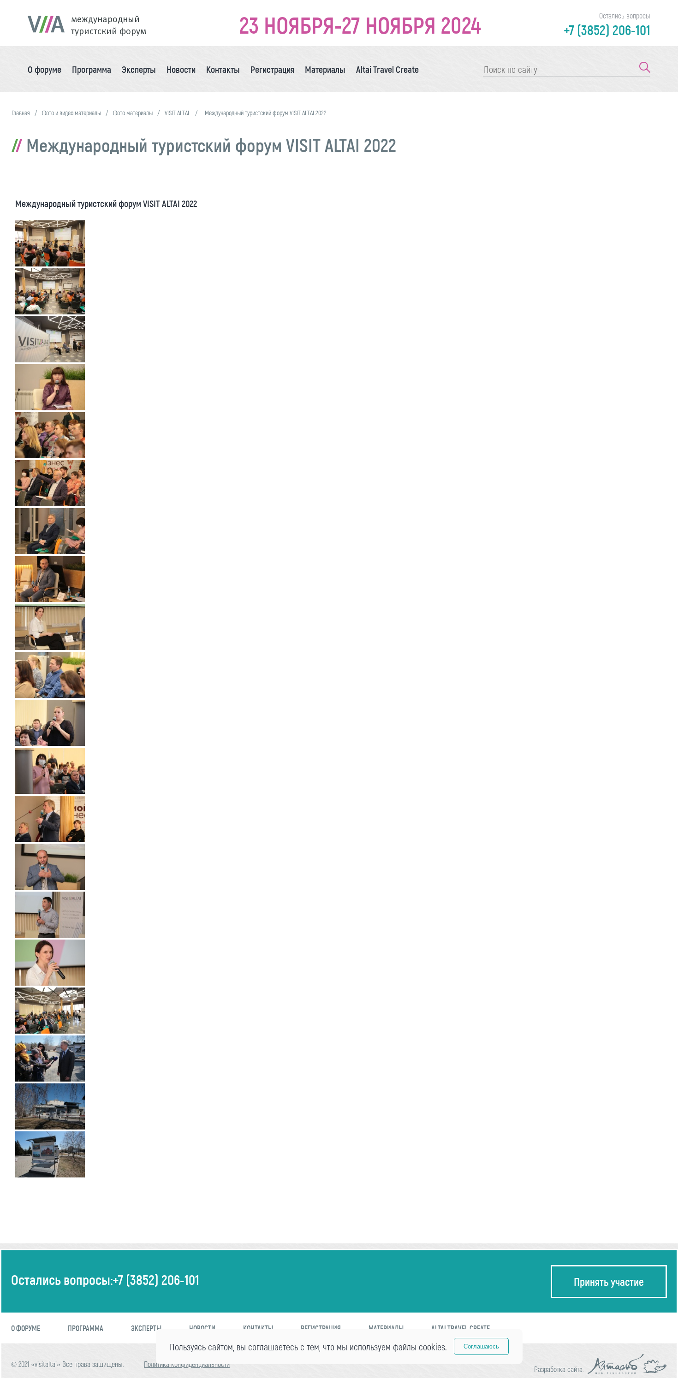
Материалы (325, 69)
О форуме (44, 69)
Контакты (223, 69)
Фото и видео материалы (71, 113)
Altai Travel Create (387, 69)
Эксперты (139, 69)
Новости (181, 69)
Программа (91, 69)
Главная (21, 113)
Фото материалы (133, 113)
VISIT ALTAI (177, 113)
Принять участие (609, 1281)
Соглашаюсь (481, 1346)
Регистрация (272, 69)
